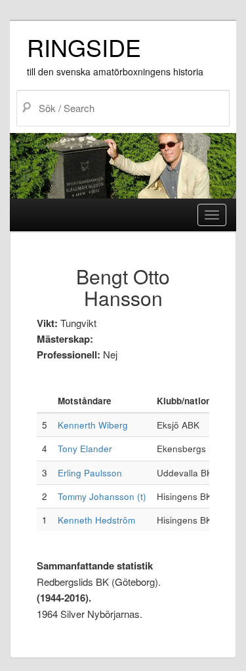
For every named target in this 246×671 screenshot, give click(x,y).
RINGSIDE (84, 47)
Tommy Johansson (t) (102, 496)
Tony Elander (85, 448)
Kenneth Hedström (96, 520)
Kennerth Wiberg (93, 425)
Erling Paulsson (90, 473)
